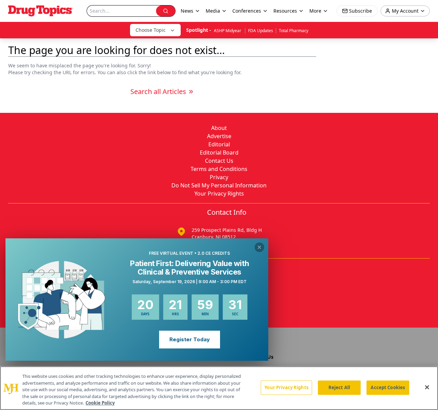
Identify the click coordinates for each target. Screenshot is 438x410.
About (219, 128)
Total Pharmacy (293, 31)
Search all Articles (158, 91)
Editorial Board (219, 152)
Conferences (246, 11)
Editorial (219, 144)
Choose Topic (151, 30)
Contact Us (219, 160)
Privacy (219, 177)
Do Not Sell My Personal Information (219, 185)
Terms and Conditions (219, 169)
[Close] (427, 387)
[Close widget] (259, 247)
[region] (219, 388)
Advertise (219, 136)
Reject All (339, 387)
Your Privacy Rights (219, 193)
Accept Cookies (388, 387)
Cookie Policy (100, 403)
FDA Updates (260, 31)
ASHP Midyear (228, 31)
